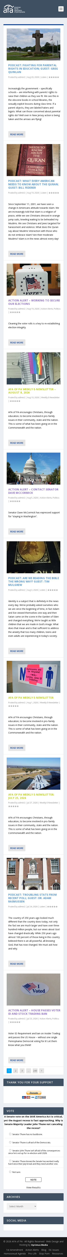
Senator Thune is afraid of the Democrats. (31, 1142)
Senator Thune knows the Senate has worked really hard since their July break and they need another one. (33, 1162)
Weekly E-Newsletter (50, 397)
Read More (16, 134)
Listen (44, 77)
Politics (57, 308)
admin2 (21, 77)
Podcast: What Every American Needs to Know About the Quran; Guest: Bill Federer (33, 184)
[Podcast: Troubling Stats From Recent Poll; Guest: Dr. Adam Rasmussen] (33, 874)
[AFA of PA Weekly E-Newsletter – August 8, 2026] (33, 368)
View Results (33, 1187)
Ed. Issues (54, 1249)
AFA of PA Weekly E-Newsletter (31, 697)
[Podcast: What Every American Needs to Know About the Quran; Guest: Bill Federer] (33, 160)
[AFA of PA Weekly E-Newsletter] (33, 677)
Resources (57, 1253)
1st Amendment (14, 1249)
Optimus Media (39, 1244)
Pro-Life (32, 1253)
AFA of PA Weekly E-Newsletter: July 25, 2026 (31, 796)
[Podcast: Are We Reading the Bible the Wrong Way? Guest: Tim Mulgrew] (33, 557)
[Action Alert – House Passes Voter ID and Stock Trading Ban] (33, 990)
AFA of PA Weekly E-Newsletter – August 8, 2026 (32, 391)
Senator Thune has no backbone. (27, 1134)
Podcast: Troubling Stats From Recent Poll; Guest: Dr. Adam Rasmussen (32, 898)
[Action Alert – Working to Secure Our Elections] (33, 280)
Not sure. (16, 1172)
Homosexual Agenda (15, 1253)
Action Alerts (47, 308)
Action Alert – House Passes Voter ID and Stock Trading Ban (34, 1012)
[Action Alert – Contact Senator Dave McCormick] (33, 469)
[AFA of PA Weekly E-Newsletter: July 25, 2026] (33, 774)
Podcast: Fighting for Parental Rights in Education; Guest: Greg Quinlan (33, 68)
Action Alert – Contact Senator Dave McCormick (33, 491)
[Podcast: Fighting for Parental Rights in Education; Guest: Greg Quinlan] (33, 44)
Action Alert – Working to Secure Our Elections (34, 302)
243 (35, 1070)
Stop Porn (44, 1253)
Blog (43, 1249)
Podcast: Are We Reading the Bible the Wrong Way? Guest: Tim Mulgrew (33, 581)
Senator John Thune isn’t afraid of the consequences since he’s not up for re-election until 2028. (34, 1152)
